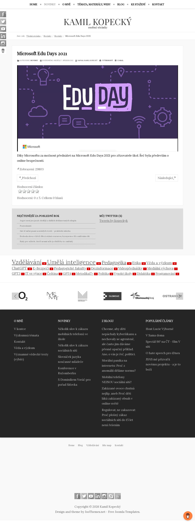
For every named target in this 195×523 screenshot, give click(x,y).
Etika (136, 262)
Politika (103, 273)
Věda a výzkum (159, 263)
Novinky (34, 60)
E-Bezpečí (41, 268)
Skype (111, 496)
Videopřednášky (130, 268)
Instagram (104, 496)
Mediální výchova (160, 268)
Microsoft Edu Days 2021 (42, 53)
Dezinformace (102, 268)
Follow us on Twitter (84, 496)
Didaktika (143, 273)
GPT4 (67, 273)
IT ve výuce (33, 273)
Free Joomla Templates (123, 512)
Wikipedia (118, 496)
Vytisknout (107, 60)
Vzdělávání (26, 262)
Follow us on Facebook (77, 496)
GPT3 (16, 273)
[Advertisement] (97, 472)
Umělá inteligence (71, 262)
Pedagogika (114, 262)
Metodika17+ (84, 273)
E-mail (120, 60)
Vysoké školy (123, 273)
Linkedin (98, 496)
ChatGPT (19, 268)
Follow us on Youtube (91, 496)
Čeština (52, 273)
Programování (165, 273)
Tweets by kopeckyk (113, 221)
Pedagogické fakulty (70, 268)
